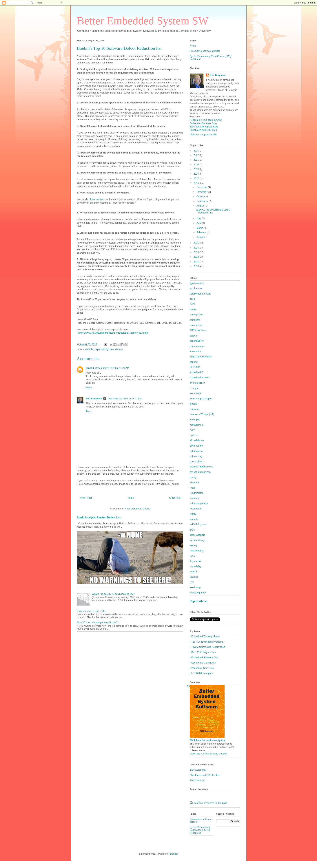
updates (194, 576)
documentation (197, 346)
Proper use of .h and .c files (91, 611)
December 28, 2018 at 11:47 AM (125, 398)
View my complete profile (203, 134)
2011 (196, 261)
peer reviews (116, 349)
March (200, 227)
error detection (197, 382)
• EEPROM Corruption (201, 673)
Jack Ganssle (197, 780)
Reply (89, 387)
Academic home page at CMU (206, 119)
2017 (196, 178)
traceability (195, 566)
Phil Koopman (94, 398)
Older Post (175, 497)
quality (193, 477)
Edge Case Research (201, 356)
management (196, 424)
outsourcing (196, 456)
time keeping (196, 550)
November (202, 191)
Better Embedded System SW (143, 21)
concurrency (196, 325)
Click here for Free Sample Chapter (208, 753)
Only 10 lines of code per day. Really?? (98, 622)
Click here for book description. (208, 740)
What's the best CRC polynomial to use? (113, 594)
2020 (196, 164)
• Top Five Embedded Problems (206, 641)
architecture (196, 288)
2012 (196, 256)
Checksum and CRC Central (205, 775)
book (192, 298)
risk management (199, 503)
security (194, 519)
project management (200, 472)
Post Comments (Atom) (137, 508)
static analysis (197, 534)
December (202, 187)
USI (192, 582)
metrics (194, 435)
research (194, 498)
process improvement (201, 466)
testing (193, 545)
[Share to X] (119, 344)
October (201, 196)
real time (194, 482)
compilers (195, 320)
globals (193, 403)
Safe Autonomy (198, 769)
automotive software (200, 293)
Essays (194, 388)
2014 (196, 247)
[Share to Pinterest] (125, 344)
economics (195, 351)
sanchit (90, 368)
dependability (101, 349)
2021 (196, 159)
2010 (196, 266)
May (199, 218)
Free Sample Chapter (201, 398)
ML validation (197, 440)
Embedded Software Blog (203, 123)
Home (130, 497)
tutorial (193, 571)
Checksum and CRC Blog (203, 130)
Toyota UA (195, 561)
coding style (196, 314)
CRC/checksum (198, 330)
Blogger (174, 853)
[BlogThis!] (115, 344)
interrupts (195, 419)
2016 (196, 183)
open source (196, 445)
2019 (196, 169)
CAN (192, 304)
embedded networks (200, 377)
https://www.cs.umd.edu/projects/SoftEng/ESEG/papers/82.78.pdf (113, 332)
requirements (196, 492)
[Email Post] (105, 344)
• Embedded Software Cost (204, 657)
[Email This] (112, 344)
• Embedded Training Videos (205, 636)
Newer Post (86, 497)
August (200, 205)
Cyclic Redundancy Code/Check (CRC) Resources (200, 830)
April (199, 223)
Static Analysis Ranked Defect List (99, 517)
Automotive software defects (205, 51)
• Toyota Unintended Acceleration (207, 647)
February (201, 232)
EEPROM (195, 367)
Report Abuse (198, 601)
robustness (195, 508)
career (193, 309)
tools (192, 556)
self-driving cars (198, 524)
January (201, 237)
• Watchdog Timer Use (202, 668)
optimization (196, 451)
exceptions (195, 393)
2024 (196, 150)
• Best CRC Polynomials (203, 652)
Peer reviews (97, 199)
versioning (195, 587)
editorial (194, 362)
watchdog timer (198, 592)
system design (197, 540)
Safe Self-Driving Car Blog (204, 126)
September (202, 201)
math (192, 430)
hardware (194, 409)
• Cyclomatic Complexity (203, 662)
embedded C (196, 372)
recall (192, 487)
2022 (196, 155)
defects (89, 349)
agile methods (197, 283)
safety (193, 514)
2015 (196, 243)
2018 (196, 173)
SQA (192, 529)
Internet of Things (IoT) (202, 414)
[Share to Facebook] (122, 344)
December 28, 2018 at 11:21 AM (112, 368)
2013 (196, 252)
